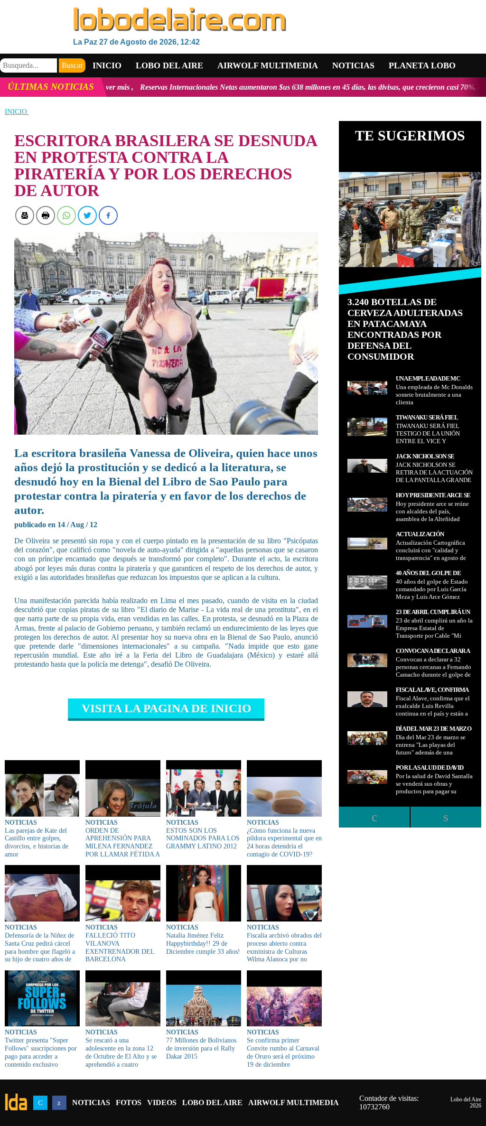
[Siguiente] (445, 817)
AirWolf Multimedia (293, 1102)
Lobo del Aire (212, 1102)
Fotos (128, 1102)
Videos (162, 1102)
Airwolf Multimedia (267, 65)
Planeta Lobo (422, 65)
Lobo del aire (169, 65)
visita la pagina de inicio (166, 708)
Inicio (107, 65)
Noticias (353, 65)
